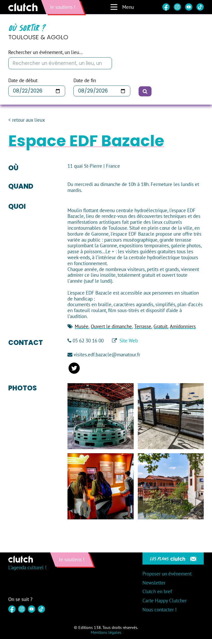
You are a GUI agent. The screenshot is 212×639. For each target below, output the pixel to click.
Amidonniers (183, 326)
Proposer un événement (167, 574)
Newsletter (153, 583)
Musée (81, 326)
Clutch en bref (157, 591)
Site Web (128, 340)
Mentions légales (106, 632)
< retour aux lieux (26, 120)
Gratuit (161, 326)
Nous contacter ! (159, 609)
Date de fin (84, 80)
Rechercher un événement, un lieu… (45, 52)
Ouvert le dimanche (111, 326)
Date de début (22, 80)
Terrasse (142, 326)
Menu (128, 7)
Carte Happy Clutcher (164, 600)
